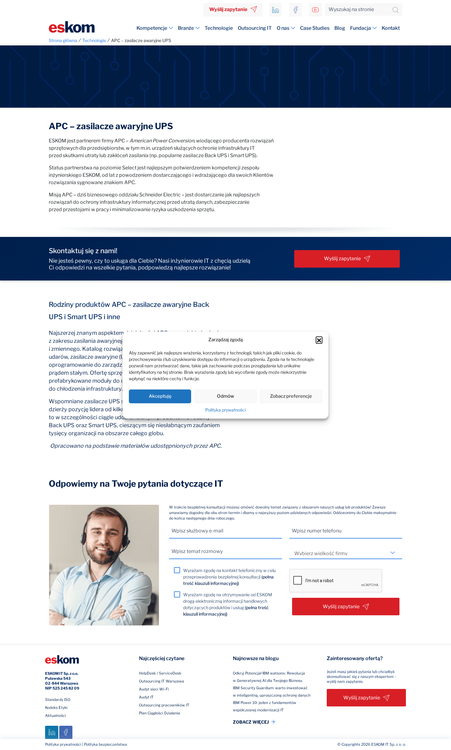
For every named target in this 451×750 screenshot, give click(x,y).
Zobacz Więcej (251, 722)
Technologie (219, 28)
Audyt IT (146, 697)
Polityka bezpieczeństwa (105, 744)
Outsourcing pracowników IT (164, 705)
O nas (283, 28)
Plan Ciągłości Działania (159, 713)
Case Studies (315, 28)
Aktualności (55, 715)
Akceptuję (160, 396)
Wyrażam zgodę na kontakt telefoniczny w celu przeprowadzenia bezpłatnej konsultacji (229, 577)
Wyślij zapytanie (228, 9)
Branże (186, 28)
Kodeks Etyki (56, 707)
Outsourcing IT (255, 28)
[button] (319, 340)
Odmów (225, 396)
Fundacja (360, 28)
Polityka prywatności (225, 409)
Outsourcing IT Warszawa (161, 681)
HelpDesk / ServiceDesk (160, 673)
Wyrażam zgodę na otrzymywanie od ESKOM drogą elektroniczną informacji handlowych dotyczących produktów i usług (227, 604)
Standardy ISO (57, 699)
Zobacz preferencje (291, 396)
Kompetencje (152, 28)
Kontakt (391, 28)
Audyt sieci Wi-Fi (154, 689)
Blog (339, 28)
